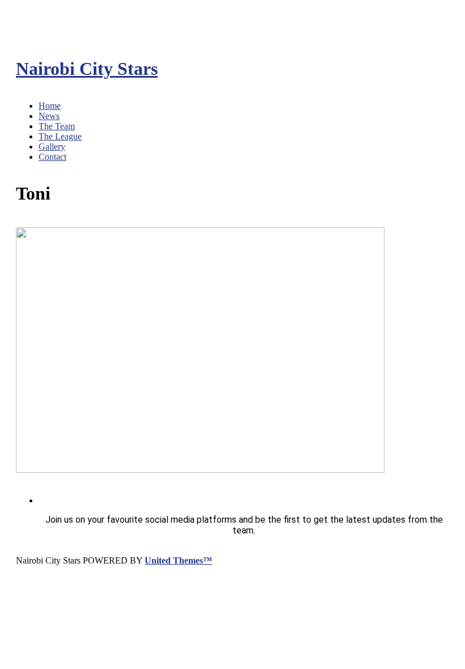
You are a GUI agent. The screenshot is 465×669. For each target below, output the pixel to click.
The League (60, 136)
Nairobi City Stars (87, 68)
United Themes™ (178, 560)
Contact (52, 157)
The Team (57, 126)
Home (50, 106)
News (49, 116)
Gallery (52, 146)
